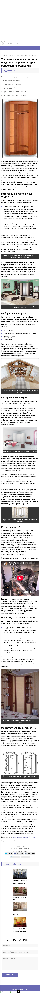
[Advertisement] (20, 20)
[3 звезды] (15, 848)
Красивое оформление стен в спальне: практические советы (20, 881)
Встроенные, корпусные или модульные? (17, 77)
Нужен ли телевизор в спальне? (19, 913)
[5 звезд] (18, 848)
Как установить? (8, 88)
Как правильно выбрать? (11, 84)
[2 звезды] (13, 848)
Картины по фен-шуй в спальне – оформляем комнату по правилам (19, 929)
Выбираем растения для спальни (20, 898)
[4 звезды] (16, 848)
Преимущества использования (13, 92)
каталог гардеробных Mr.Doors (23, 837)
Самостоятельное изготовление (13, 95)
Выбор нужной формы (10, 81)
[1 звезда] (11, 848)
